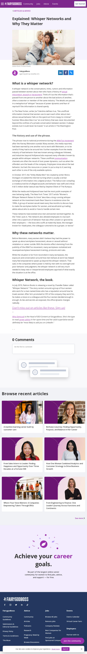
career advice (24, 319)
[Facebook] (4, 605)
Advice (46, 4)
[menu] (3, 2)
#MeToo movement (65, 140)
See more (79, 518)
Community (28, 4)
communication (60, 158)
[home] (13, 5)
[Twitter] (16, 605)
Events (55, 4)
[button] (60, 72)
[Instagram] (10, 605)
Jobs (38, 4)
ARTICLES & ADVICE (22, 11)
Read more (56, 649)
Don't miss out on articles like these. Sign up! (38, 308)
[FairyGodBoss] (16, 599)
